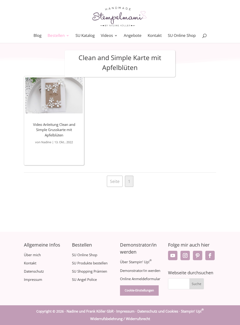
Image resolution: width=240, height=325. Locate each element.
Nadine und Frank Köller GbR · (91, 311)
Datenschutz (34, 271)
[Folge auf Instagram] (185, 255)
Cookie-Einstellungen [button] (139, 290)
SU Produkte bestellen (90, 263)
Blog (37, 36)
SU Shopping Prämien (89, 271)
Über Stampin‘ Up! (136, 261)
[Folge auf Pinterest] (197, 255)
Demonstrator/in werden (140, 270)
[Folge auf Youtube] (172, 255)
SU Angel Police (84, 279)
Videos (107, 36)
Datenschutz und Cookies (157, 311)
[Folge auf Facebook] (210, 255)
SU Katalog (85, 36)
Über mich (32, 254)
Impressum (33, 279)
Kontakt (155, 36)
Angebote (133, 36)
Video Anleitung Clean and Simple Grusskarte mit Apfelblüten (54, 129)
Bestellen (56, 36)
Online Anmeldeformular (140, 278)
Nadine (46, 142)
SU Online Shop (182, 36)
